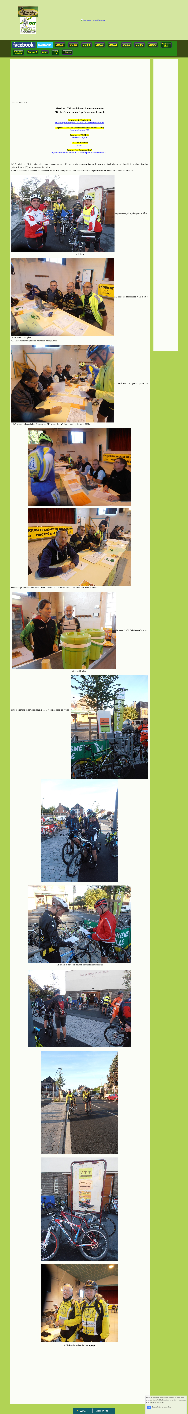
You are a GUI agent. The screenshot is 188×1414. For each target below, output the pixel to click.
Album (79, 145)
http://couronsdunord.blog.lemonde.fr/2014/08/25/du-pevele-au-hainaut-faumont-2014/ (79, 153)
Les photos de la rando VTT (79, 130)
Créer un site (102, 1410)
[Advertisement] (79, 81)
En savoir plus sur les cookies (161, 1407)
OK (149, 1407)
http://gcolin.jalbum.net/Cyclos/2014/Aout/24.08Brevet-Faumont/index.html (79, 123)
